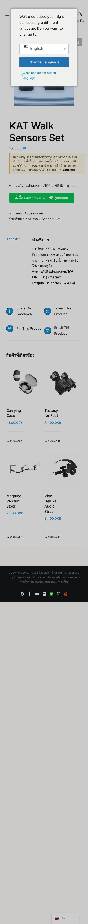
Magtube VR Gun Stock (13, 501)
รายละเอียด (16, 440)
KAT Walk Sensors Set (43, 219)
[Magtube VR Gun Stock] (25, 468)
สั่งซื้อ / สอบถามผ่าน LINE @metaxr (41, 198)
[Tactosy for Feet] (63, 383)
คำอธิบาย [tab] (13, 239)
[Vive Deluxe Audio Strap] (63, 468)
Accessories (34, 213)
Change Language (44, 62)
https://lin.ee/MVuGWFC (53, 283)
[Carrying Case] (25, 383)
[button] (78, 42)
